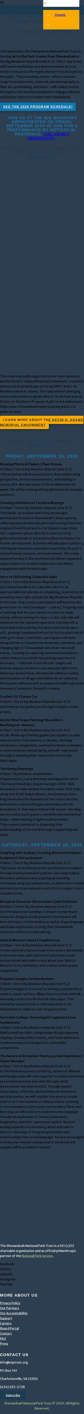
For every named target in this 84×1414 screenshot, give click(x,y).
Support (6, 1318)
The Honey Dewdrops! (48, 136)
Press (4, 1344)
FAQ (3, 1338)
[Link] (23, 207)
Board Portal (9, 1328)
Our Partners (9, 1308)
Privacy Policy (10, 1303)
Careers (6, 1323)
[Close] (44, 3)
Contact (6, 1333)
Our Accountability (14, 1313)
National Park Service (37, 1256)
